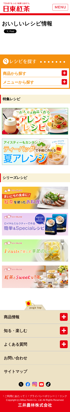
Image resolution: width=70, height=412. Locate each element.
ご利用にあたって (15, 396)
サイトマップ (15, 371)
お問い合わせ (15, 358)
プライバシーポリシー (42, 396)
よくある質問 (15, 344)
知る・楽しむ (15, 330)
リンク (63, 396)
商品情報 (11, 317)
